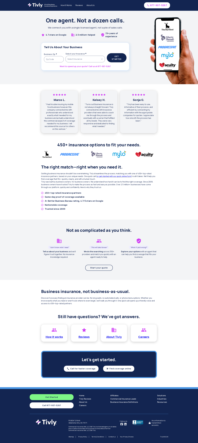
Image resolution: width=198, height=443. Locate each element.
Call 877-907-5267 (51, 405)
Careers (143, 337)
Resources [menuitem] (162, 402)
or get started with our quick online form (114, 176)
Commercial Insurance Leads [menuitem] (123, 399)
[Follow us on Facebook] (121, 424)
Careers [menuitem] (82, 405)
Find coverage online (120, 368)
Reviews (84, 337)
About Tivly (114, 337)
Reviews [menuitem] (79, 5)
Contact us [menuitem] (112, 437)
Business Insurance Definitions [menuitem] (124, 402)
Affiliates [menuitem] (114, 395)
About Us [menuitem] (91, 5)
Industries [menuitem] (161, 399)
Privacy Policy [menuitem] (82, 437)
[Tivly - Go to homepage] (43, 5)
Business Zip (54, 54)
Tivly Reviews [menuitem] (85, 399)
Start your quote (99, 268)
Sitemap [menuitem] (71, 437)
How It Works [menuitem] (66, 5)
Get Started (116, 57)
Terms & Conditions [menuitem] (98, 437)
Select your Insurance (81, 53)
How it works (54, 337)
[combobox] (85, 59)
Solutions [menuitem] (161, 395)
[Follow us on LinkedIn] (125, 424)
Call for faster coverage (83, 368)
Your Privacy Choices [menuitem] (126, 437)
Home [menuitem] (81, 395)
